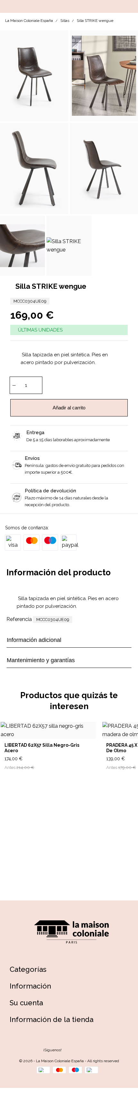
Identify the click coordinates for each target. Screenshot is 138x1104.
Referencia (19, 619)
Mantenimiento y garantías (41, 660)
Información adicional (34, 640)
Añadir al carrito (69, 407)
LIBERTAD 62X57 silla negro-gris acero (41, 748)
